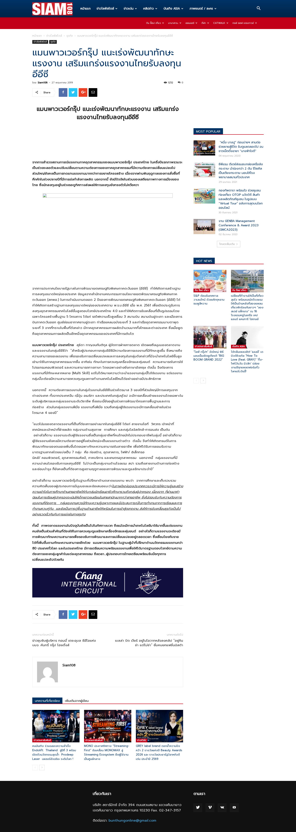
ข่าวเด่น (128, 8)
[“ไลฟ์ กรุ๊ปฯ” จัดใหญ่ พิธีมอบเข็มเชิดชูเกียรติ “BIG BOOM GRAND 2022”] (210, 337)
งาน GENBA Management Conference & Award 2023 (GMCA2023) (239, 225)
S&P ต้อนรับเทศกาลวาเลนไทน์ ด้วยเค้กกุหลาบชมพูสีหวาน (209, 300)
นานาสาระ (173, 23)
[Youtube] (234, 807)
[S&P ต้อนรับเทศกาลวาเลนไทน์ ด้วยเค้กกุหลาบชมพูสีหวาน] (210, 281)
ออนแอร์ (189, 23)
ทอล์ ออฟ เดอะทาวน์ (243, 23)
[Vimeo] (210, 807)
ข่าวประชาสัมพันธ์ (42, 740)
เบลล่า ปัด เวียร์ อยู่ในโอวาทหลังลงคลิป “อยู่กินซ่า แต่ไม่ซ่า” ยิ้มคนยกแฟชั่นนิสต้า (149, 642)
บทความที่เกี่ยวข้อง (47, 701)
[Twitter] (198, 807)
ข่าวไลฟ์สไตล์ (105, 8)
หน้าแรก (85, 8)
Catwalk (219, 23)
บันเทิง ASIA (172, 8)
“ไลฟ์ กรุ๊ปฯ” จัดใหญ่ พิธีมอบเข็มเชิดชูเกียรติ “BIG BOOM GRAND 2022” (209, 356)
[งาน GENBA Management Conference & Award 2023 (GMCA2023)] (204, 226)
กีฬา (204, 23)
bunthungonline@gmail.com (132, 820)
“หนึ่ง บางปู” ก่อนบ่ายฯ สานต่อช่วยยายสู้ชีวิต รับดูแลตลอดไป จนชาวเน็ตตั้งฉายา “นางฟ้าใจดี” (241, 146)
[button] (258, 8)
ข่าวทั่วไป (141, 740)
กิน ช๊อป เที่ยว (153, 23)
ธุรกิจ (70, 36)
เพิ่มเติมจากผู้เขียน (77, 701)
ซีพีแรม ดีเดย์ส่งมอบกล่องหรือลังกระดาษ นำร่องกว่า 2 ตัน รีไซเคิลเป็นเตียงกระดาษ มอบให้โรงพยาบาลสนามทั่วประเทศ (241, 171)
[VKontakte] (222, 807)
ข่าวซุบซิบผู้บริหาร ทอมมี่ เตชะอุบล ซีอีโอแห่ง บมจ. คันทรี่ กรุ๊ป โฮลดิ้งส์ (64, 642)
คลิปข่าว (148, 8)
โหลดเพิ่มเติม (227, 244)
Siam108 (42, 82)
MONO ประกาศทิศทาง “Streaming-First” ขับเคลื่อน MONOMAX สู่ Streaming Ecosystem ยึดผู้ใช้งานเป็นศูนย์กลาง (106, 752)
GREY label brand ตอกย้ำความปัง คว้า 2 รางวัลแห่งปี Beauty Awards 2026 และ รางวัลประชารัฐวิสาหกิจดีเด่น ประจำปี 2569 (159, 752)
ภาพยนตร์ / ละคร (201, 8)
